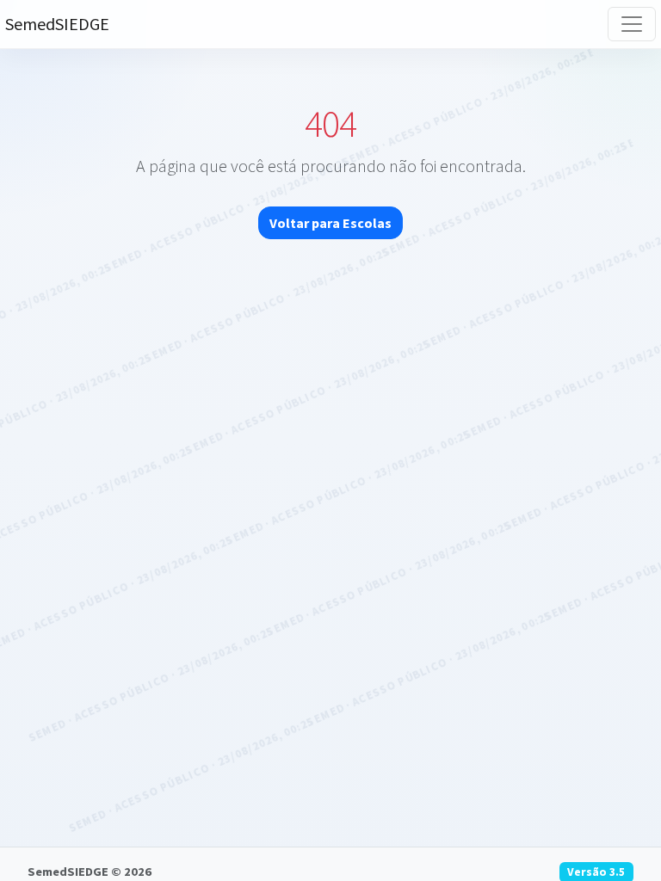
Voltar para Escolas (330, 222)
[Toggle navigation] (632, 24)
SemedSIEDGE (57, 23)
